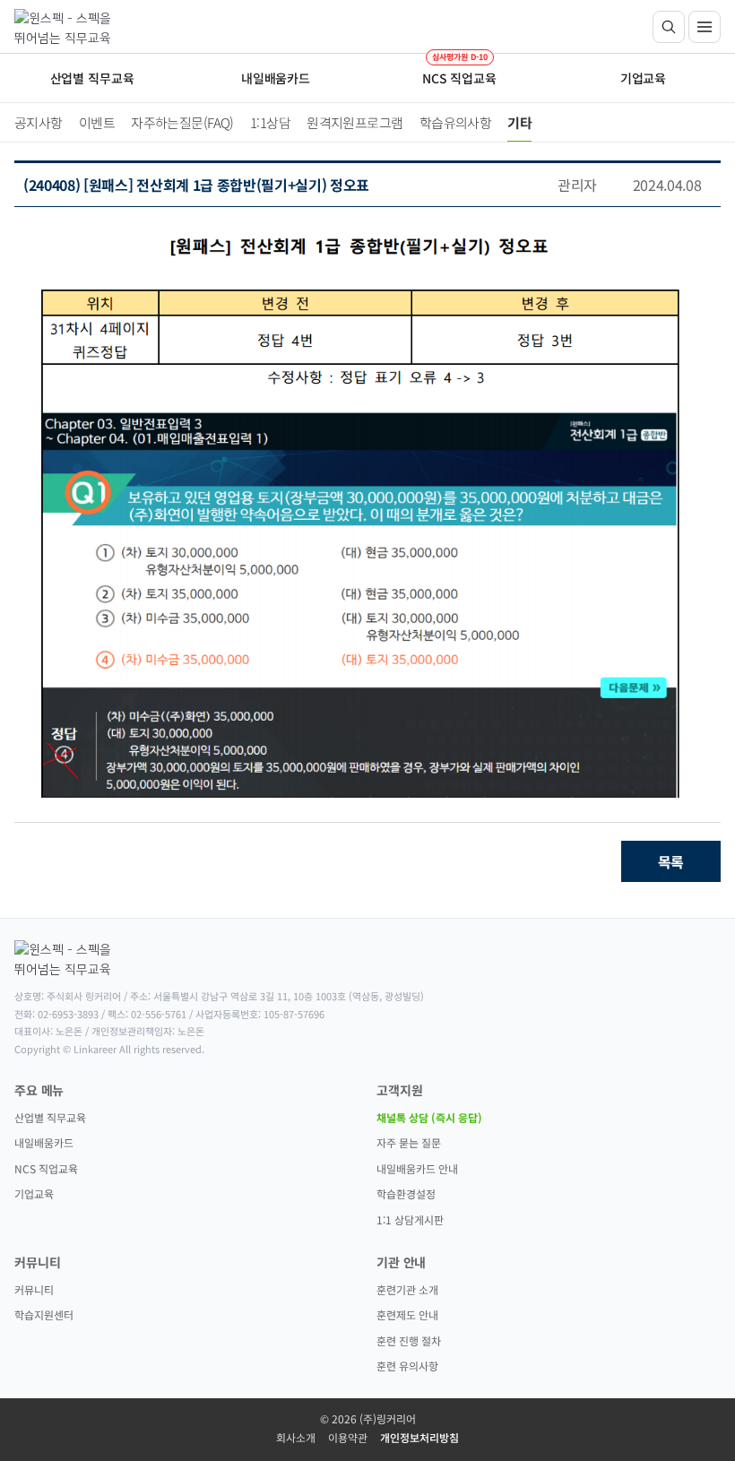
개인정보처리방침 (419, 1437)
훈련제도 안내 (407, 1314)
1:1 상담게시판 (410, 1219)
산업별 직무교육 (50, 1117)
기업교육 (34, 1193)
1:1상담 (270, 122)
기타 (519, 122)
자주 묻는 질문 (408, 1142)
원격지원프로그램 (355, 122)
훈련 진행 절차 (408, 1340)
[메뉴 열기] (704, 27)
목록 (671, 861)
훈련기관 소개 (407, 1289)
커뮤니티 (34, 1289)
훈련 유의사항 (407, 1365)
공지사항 (38, 122)
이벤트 (97, 122)
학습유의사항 (455, 122)
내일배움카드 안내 (417, 1168)
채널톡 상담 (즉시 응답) (429, 1117)
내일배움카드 (44, 1142)
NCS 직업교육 (46, 1168)
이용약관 (348, 1437)
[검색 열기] (669, 27)
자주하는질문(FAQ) (182, 122)
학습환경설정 (406, 1193)
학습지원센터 (44, 1314)
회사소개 (296, 1437)
